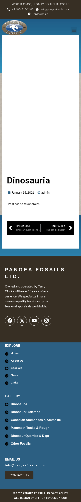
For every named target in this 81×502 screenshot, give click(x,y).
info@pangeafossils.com (25, 465)
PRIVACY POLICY (57, 493)
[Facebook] (10, 321)
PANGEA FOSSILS (34, 493)
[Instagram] (46, 321)
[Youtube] (34, 321)
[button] (74, 30)
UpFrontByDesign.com (50, 497)
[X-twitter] (22, 321)
